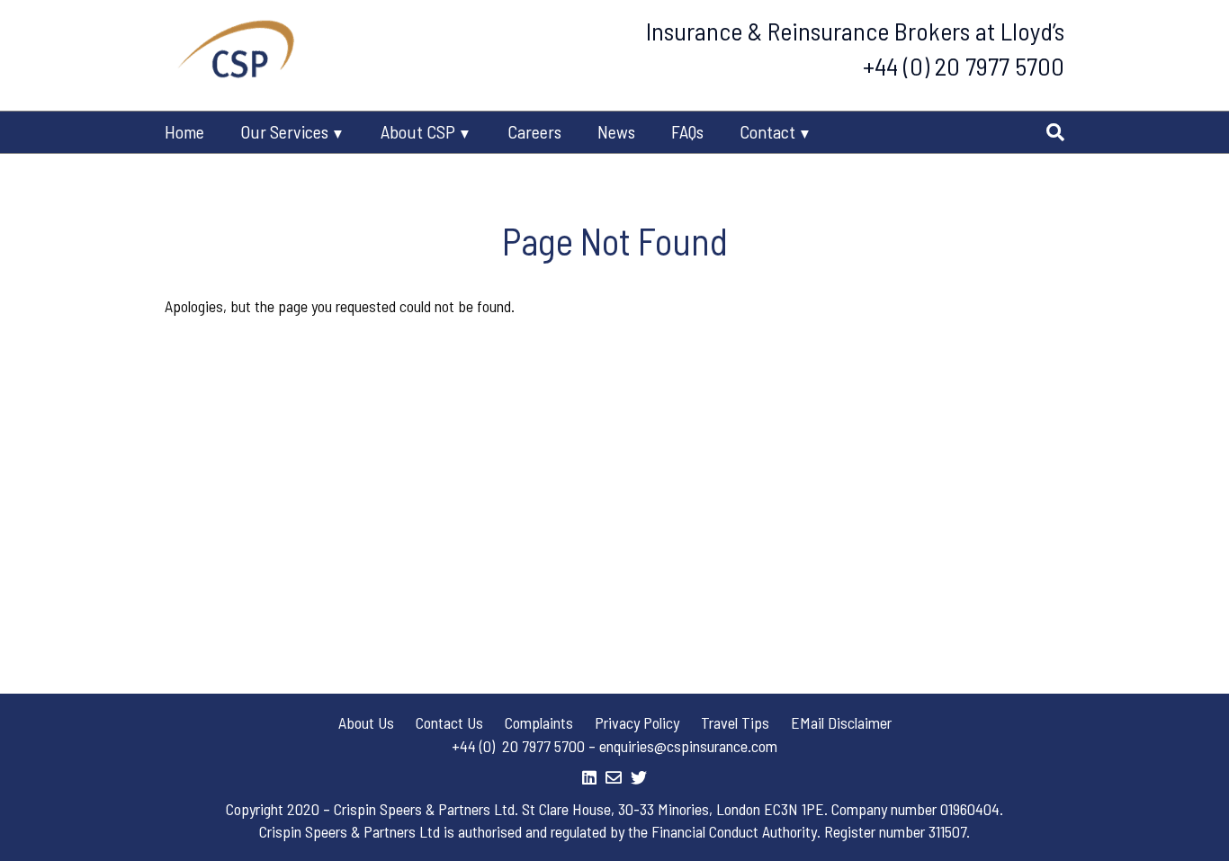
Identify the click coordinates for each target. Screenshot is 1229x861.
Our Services (284, 131)
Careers (534, 131)
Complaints (539, 722)
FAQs (687, 131)
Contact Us (449, 722)
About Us (366, 722)
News (616, 131)
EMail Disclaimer (841, 722)
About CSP (418, 131)
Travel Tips (735, 722)
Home (184, 131)
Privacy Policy (637, 722)
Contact (767, 131)
